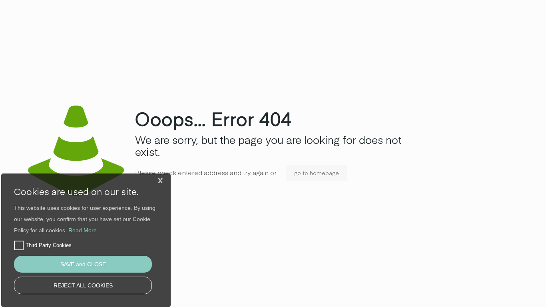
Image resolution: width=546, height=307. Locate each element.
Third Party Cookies (49, 245)
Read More (82, 230)
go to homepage (316, 173)
